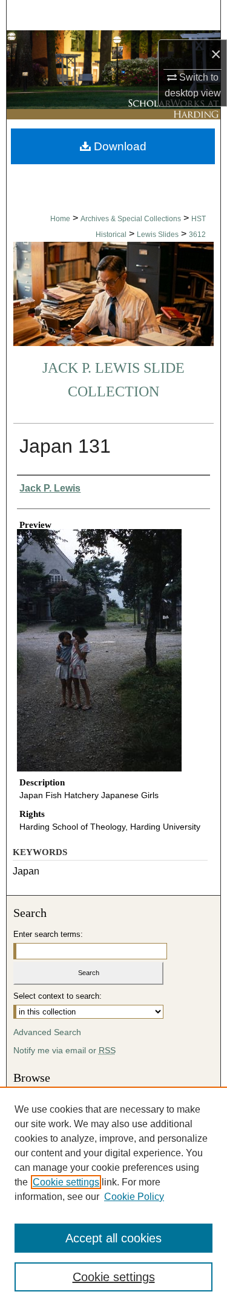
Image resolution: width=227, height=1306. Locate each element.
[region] (113, 1196)
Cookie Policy (134, 1196)
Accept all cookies (113, 1238)
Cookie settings (66, 1182)
